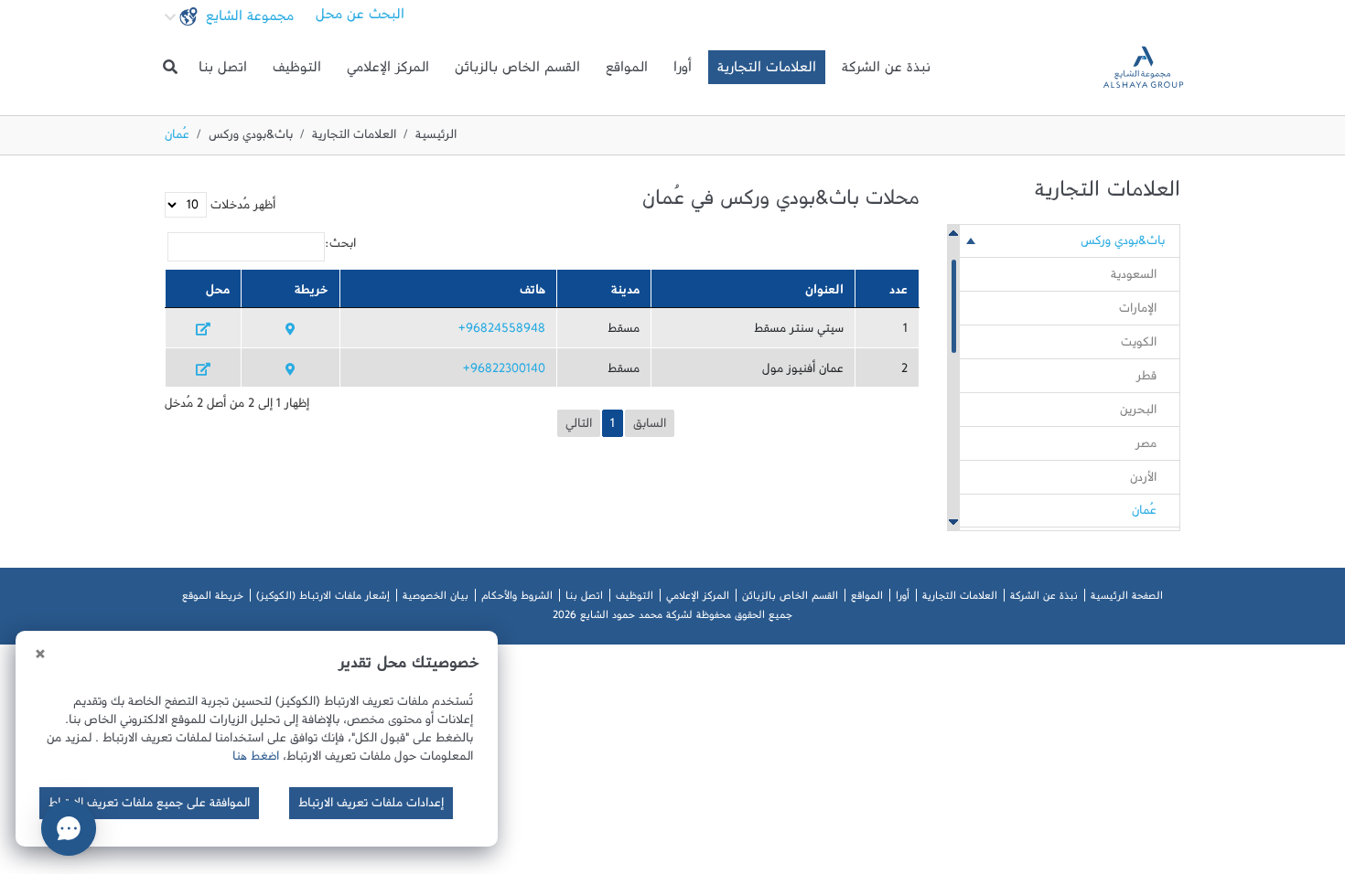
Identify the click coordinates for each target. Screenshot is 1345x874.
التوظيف (297, 71)
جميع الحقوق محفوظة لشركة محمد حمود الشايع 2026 (672, 618)
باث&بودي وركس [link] (1123, 244)
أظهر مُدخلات (241, 208)
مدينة (625, 293)
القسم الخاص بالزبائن (517, 71)
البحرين (1138, 413)
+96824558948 (501, 332)
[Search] (170, 67)
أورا (682, 71)
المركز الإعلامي (388, 71)
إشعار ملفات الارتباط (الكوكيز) (323, 599)
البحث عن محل (360, 18)
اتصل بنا (223, 71)
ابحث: (340, 247)
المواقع (627, 71)
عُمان (1144, 514)
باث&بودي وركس (251, 138)
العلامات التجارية (766, 71)
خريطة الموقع (212, 599)
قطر (1146, 379)
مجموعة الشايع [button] (247, 20)
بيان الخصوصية (435, 599)
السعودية (1134, 278)
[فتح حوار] (68, 828)
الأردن (1143, 481)
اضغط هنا (255, 760)
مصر (1146, 447)
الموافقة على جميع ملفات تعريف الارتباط (149, 806)
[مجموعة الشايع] (1143, 67)
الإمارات (1138, 312)
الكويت (1139, 345)
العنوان (824, 293)
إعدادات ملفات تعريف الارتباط (371, 806)
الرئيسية (436, 138)
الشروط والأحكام (517, 599)
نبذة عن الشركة (886, 71)
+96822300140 (504, 372)
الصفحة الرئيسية (1127, 599)
